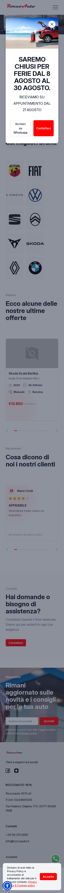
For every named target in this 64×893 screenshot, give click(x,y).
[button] (7, 885)
